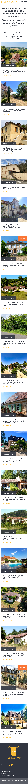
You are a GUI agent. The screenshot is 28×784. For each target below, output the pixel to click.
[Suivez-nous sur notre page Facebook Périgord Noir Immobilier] (9, 765)
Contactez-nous (5, 773)
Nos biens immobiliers (7, 770)
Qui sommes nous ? (6, 771)
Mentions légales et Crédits (8, 775)
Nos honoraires (6, 768)
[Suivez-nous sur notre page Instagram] (12, 765)
